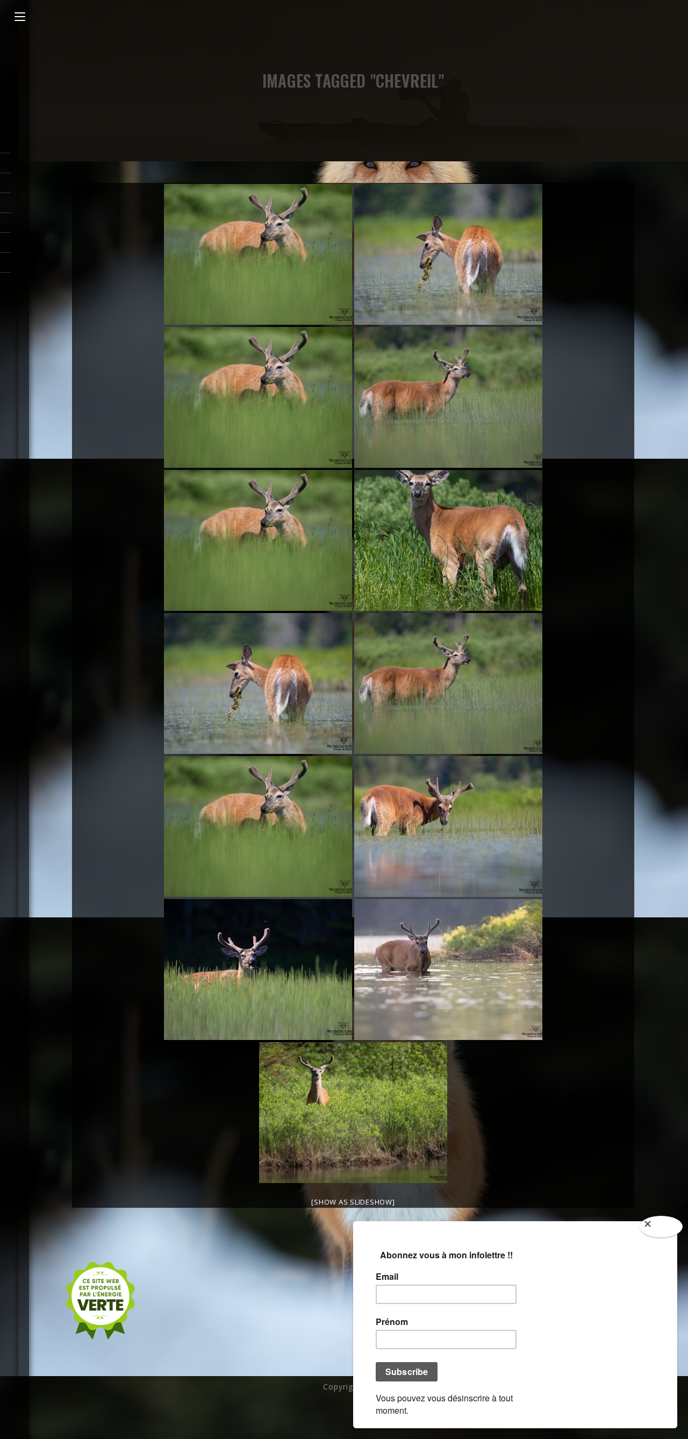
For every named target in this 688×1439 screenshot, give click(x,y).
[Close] (661, 1226)
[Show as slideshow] (353, 1202)
